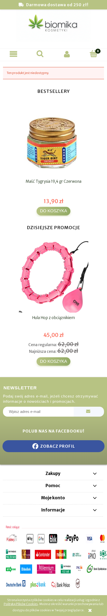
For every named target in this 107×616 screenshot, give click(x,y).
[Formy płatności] (53, 557)
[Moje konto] (67, 54)
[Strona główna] (53, 28)
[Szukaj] (40, 54)
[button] (13, 54)
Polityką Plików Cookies (21, 604)
